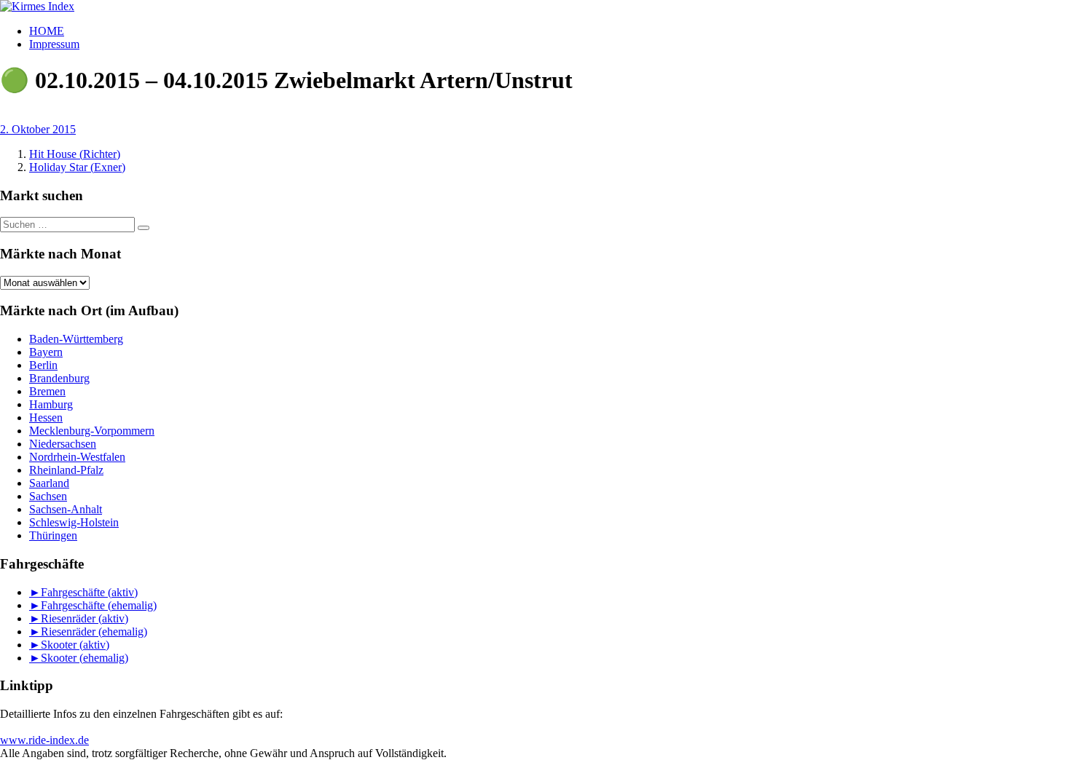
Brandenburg (59, 378)
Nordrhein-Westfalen (77, 457)
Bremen (47, 391)
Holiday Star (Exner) (77, 167)
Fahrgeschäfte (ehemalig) (99, 605)
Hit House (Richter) (74, 154)
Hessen (46, 417)
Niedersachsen (62, 444)
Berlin (43, 365)
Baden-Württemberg (76, 339)
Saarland (49, 483)
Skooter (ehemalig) (84, 658)
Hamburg (51, 404)
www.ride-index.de (44, 740)
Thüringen (53, 535)
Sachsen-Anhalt (65, 509)
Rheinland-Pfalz (66, 470)
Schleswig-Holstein (74, 522)
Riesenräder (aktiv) (84, 618)
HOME (46, 31)
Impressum (54, 44)
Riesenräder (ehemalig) (94, 631)
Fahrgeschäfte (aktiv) (89, 592)
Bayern (46, 352)
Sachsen (48, 496)
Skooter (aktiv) (75, 644)
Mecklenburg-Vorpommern (91, 430)
